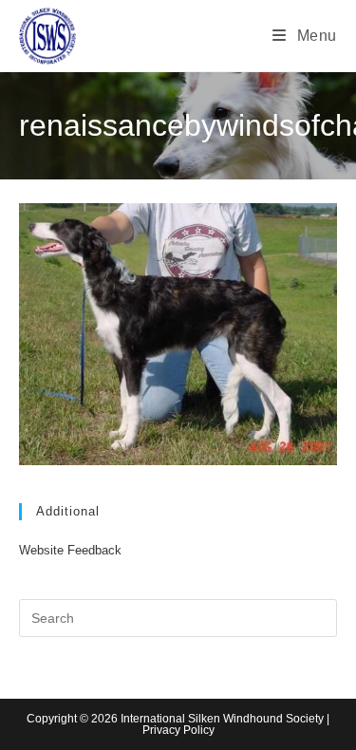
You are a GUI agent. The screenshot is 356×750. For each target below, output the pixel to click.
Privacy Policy (178, 730)
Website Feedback (70, 550)
